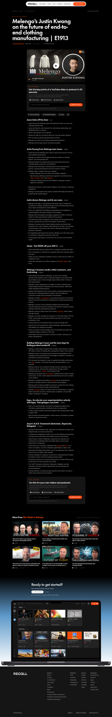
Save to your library (34, 114)
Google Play (94, 689)
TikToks (44, 371)
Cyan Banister (45, 298)
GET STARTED (38, 591)
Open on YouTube (94, 11)
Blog (48, 689)
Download (67, 3)
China (32, 178)
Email (83, 687)
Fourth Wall (49, 373)
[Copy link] (68, 114)
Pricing (59, 3)
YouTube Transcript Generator (57, 697)
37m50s (40, 426)
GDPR (61, 261)
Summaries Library (17, 11)
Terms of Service (81, 712)
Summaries (50, 692)
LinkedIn (84, 684)
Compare (50, 687)
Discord (83, 680)
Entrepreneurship (30, 11)
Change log (74, 682)
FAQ (54, 3)
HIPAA (66, 261)
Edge (92, 680)
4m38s (66, 200)
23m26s (54, 345)
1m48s (66, 149)
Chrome (92, 677)
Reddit (83, 677)
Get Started (79, 3)
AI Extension (51, 680)
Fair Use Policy (94, 712)
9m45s (61, 246)
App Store (93, 687)
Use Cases (42, 3)
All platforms (94, 675)
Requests (73, 680)
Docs (49, 3)
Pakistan (49, 178)
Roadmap (73, 684)
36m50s (63, 402)
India (42, 178)
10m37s (41, 272)
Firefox (92, 682)
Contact (72, 677)
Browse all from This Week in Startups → (88, 517)
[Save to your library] (38, 523)
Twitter (83, 675)
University (60, 311)
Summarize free (76, 104)
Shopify (53, 380)
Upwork (58, 445)
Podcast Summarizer (54, 699)
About (49, 675)
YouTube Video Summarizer (56, 694)
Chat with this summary (50, 114)
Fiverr (66, 445)
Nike (33, 362)
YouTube (84, 682)
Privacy (70, 712)
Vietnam (37, 178)
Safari (92, 684)
